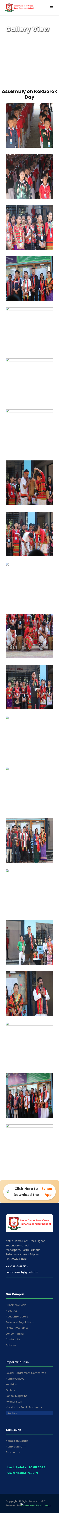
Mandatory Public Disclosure (24, 1407)
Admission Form (16, 1446)
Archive (12, 1413)
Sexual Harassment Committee (26, 1373)
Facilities (11, 1384)
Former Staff (14, 1402)
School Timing (15, 1334)
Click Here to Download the (33, 1191)
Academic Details (17, 1316)
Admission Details (17, 1441)
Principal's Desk (16, 1305)
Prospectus (13, 1452)
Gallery (10, 1390)
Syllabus (11, 1345)
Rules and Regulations (20, 1322)
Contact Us (13, 1339)
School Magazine (16, 1396)
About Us (11, 1311)
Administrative (15, 1379)
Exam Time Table (17, 1328)
